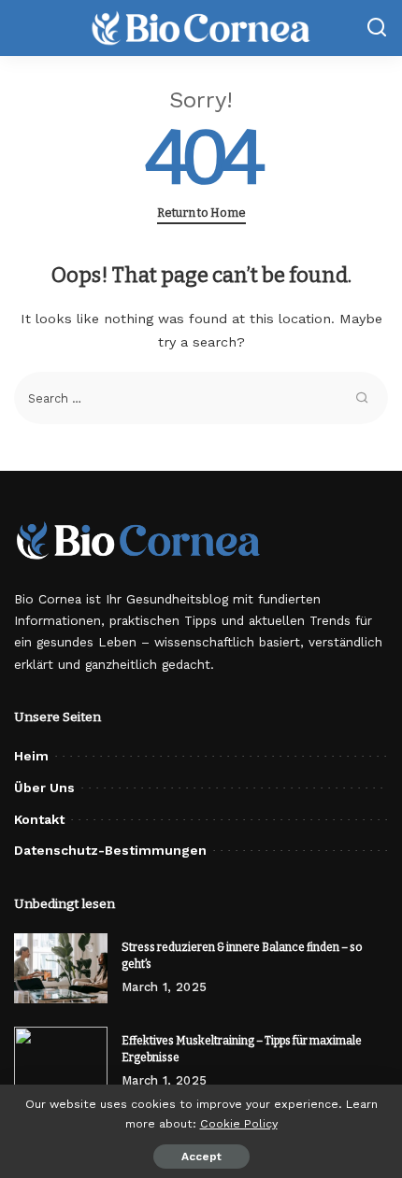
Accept (201, 1156)
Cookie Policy (239, 1123)
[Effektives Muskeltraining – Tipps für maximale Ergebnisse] (61, 1062)
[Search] (377, 28)
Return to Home (201, 213)
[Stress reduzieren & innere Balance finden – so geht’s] (61, 968)
